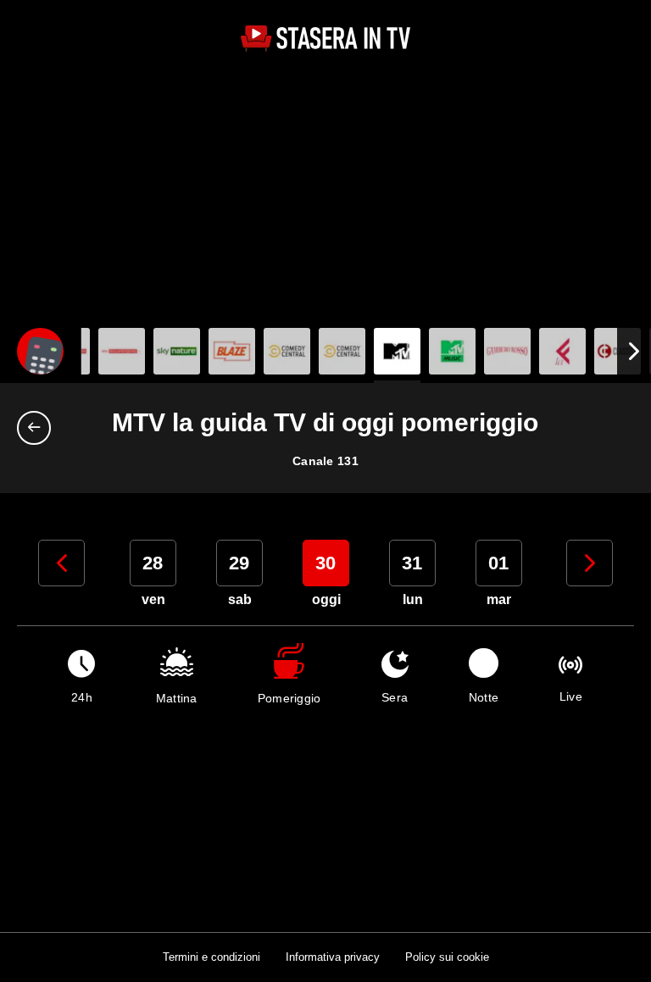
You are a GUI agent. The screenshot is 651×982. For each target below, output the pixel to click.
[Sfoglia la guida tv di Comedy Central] (287, 351)
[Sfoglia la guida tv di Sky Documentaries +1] (121, 351)
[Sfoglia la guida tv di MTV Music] (452, 351)
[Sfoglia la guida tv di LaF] (562, 351)
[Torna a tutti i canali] (38, 428)
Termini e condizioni (211, 957)
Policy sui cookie (447, 957)
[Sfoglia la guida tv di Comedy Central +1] (342, 351)
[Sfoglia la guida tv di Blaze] (232, 351)
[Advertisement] (325, 192)
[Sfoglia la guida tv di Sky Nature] (176, 351)
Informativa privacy (333, 957)
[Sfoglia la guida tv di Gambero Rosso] (507, 351)
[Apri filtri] (40, 351)
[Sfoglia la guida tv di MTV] (397, 351)
